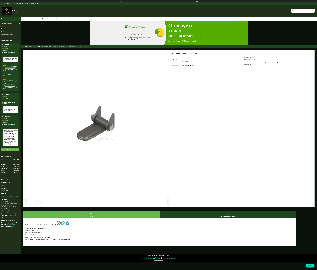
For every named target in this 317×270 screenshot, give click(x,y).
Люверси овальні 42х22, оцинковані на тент (10, 135)
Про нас (44, 19)
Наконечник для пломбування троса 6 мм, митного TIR (10, 109)
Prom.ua (167, 255)
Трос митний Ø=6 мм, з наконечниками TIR (10, 59)
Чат (311, 265)
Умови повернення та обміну (77, 19)
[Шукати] (313, 11)
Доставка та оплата (61, 19)
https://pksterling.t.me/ (12, 224)
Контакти (51, 19)
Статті (3, 26)
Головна (24, 19)
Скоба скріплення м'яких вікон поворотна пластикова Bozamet (11, 132)
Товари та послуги (34, 19)
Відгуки (3, 31)
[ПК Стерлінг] (7, 10)
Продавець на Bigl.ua (158, 257)
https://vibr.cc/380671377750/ (9, 228)
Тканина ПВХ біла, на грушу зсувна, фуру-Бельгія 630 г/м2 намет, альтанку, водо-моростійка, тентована (10, 141)
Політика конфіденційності (168, 258)
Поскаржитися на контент (154, 258)
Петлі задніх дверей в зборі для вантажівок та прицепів (50, 46)
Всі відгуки (10, 149)
